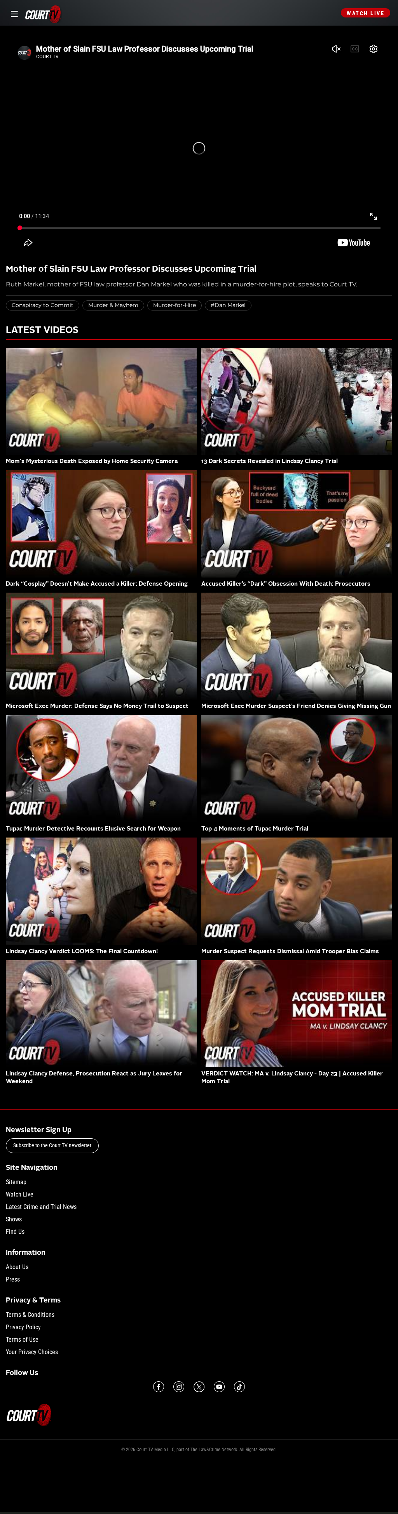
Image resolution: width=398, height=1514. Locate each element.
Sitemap (16, 1182)
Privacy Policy (23, 1327)
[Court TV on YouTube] (219, 1386)
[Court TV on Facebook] (158, 1386)
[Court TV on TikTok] (239, 1386)
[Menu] (13, 13)
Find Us (15, 1231)
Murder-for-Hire (174, 305)
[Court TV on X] (199, 1386)
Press (13, 1279)
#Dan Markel (228, 305)
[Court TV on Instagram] (178, 1386)
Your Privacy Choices (32, 1352)
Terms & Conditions (30, 1314)
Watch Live (365, 13)
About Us (17, 1267)
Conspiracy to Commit (42, 305)
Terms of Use (22, 1339)
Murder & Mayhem (113, 305)
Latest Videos (42, 330)
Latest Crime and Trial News (41, 1207)
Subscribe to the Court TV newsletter (52, 1145)
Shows (14, 1219)
